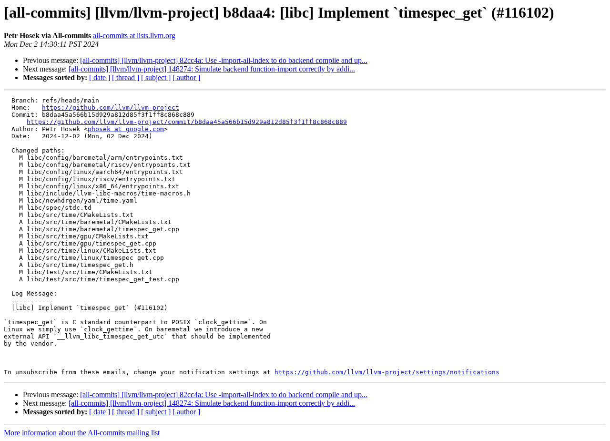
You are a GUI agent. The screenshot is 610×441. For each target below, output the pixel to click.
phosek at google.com (126, 129)
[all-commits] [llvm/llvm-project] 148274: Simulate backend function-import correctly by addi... (212, 69)
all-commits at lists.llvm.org (134, 35)
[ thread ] (125, 77)
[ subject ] (156, 77)
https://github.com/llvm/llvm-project (110, 107)
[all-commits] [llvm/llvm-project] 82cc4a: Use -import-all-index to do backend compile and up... (223, 60)
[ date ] (99, 77)
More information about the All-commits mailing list (82, 433)
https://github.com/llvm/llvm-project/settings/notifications (386, 372)
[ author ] (186, 77)
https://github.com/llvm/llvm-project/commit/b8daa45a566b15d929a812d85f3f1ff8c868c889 (187, 121)
